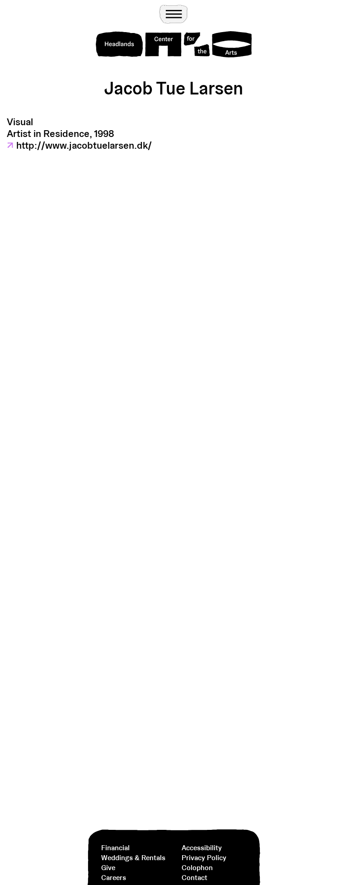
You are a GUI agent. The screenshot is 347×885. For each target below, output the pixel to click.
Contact (194, 877)
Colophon (197, 867)
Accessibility (202, 847)
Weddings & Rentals (133, 857)
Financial (115, 847)
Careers (113, 877)
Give (108, 867)
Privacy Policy (204, 857)
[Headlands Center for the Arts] (174, 44)
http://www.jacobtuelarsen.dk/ (79, 145)
